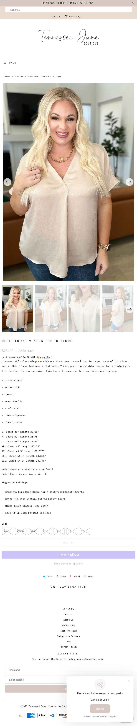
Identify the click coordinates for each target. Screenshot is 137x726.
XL (44, 531)
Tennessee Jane (37, 706)
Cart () (74, 17)
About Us (68, 620)
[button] (68, 357)
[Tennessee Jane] (68, 38)
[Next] (129, 182)
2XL (70, 531)
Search (68, 614)
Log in (56, 17)
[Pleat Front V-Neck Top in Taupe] (68, 182)
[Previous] (7, 182)
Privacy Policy (68, 647)
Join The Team (68, 630)
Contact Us (68, 625)
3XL (83, 531)
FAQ (68, 641)
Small (7, 531)
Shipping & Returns (68, 636)
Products (19, 76)
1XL (57, 531)
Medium (20, 531)
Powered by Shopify (60, 706)
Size (4, 523)
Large (33, 531)
